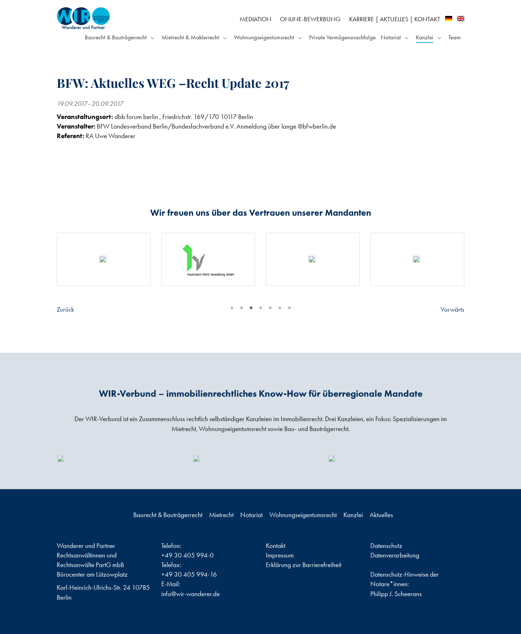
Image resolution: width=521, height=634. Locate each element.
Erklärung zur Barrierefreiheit (303, 565)
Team (454, 37)
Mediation (255, 19)
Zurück (65, 309)
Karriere (361, 19)
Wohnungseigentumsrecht (264, 37)
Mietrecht (222, 515)
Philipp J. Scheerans (396, 594)
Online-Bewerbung (310, 19)
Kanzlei (424, 37)
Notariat (391, 37)
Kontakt (427, 19)
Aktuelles (394, 19)
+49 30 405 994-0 (187, 555)
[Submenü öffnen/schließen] (152, 38)
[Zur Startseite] (122, 18)
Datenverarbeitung (394, 555)
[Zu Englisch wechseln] (460, 18)
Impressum (280, 555)
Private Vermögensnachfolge (342, 37)
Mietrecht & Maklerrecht (190, 37)
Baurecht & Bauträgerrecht (116, 37)
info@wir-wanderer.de (190, 594)
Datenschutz (386, 546)
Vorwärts (452, 309)
